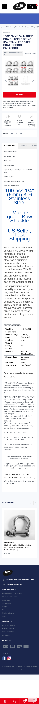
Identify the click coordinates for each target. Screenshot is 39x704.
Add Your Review (30, 53)
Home (2, 27)
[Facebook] (16, 133)
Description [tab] (9, 146)
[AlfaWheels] (19, 6)
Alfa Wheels (6, 32)
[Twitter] (12, 133)
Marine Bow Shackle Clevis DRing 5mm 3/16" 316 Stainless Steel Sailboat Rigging (17, 547)
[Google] (21, 133)
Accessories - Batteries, (18, 102)
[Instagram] (9, 658)
